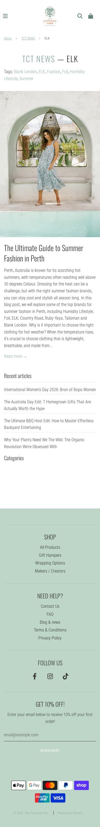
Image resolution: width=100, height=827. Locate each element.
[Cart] (90, 16)
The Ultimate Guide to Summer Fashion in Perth (43, 253)
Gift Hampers (50, 555)
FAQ (50, 614)
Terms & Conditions (50, 630)
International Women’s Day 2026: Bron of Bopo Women (50, 389)
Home (7, 38)
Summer (26, 78)
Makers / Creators (50, 571)
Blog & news (50, 622)
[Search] (80, 16)
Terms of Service (52, 797)
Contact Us (50, 606)
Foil (65, 71)
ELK (42, 71)
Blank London (25, 71)
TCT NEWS (28, 38)
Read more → (15, 356)
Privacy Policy (50, 638)
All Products (50, 547)
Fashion (53, 71)
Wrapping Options (50, 563)
